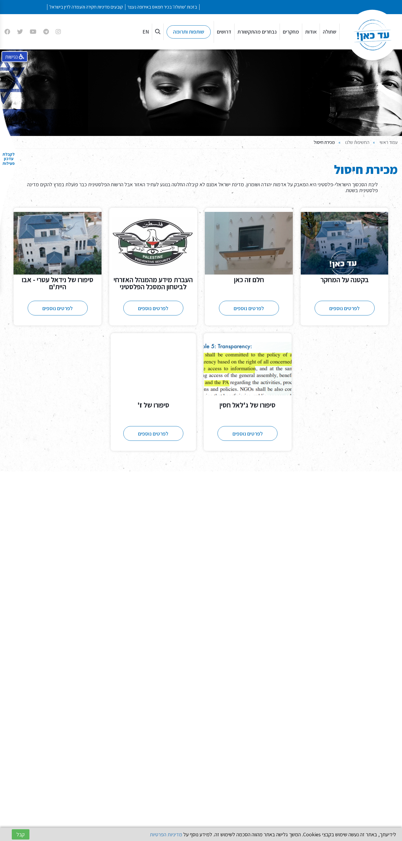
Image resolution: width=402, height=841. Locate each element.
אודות (311, 31)
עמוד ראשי (389, 142)
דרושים (224, 31)
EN (145, 31)
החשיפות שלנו (357, 142)
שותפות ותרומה (188, 31)
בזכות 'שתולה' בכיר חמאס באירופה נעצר (186, 7)
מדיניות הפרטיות (166, 834)
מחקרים (291, 31)
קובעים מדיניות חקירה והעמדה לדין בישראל (110, 7)
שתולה (329, 31)
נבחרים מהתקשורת (257, 31)
